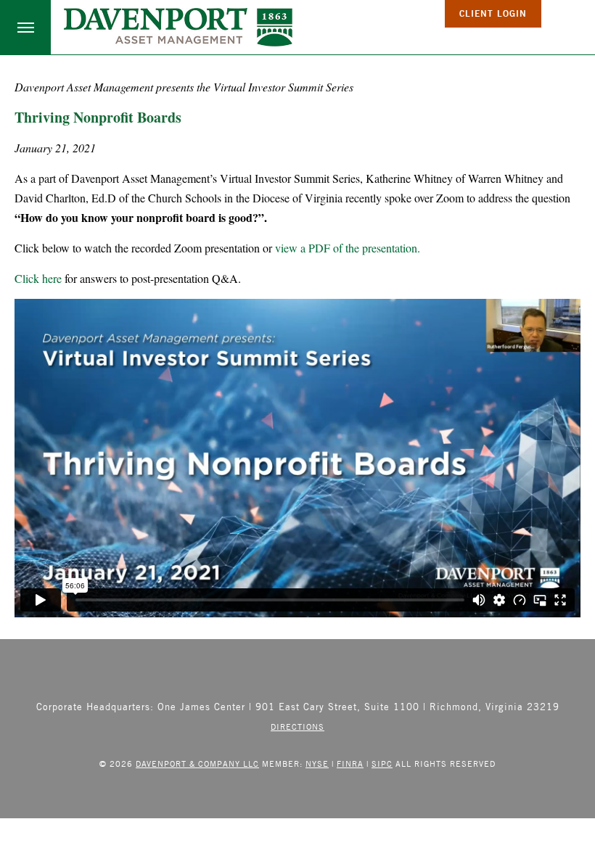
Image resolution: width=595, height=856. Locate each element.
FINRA (350, 763)
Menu (25, 27)
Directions (297, 726)
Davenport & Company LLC (197, 763)
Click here (38, 278)
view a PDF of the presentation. (347, 247)
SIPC (382, 763)
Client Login (493, 13)
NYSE (317, 763)
